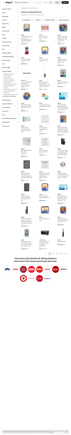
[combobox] (29, 2)
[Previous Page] (46, 254)
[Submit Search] (46, 2)
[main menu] (3, 2)
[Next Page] (68, 254)
